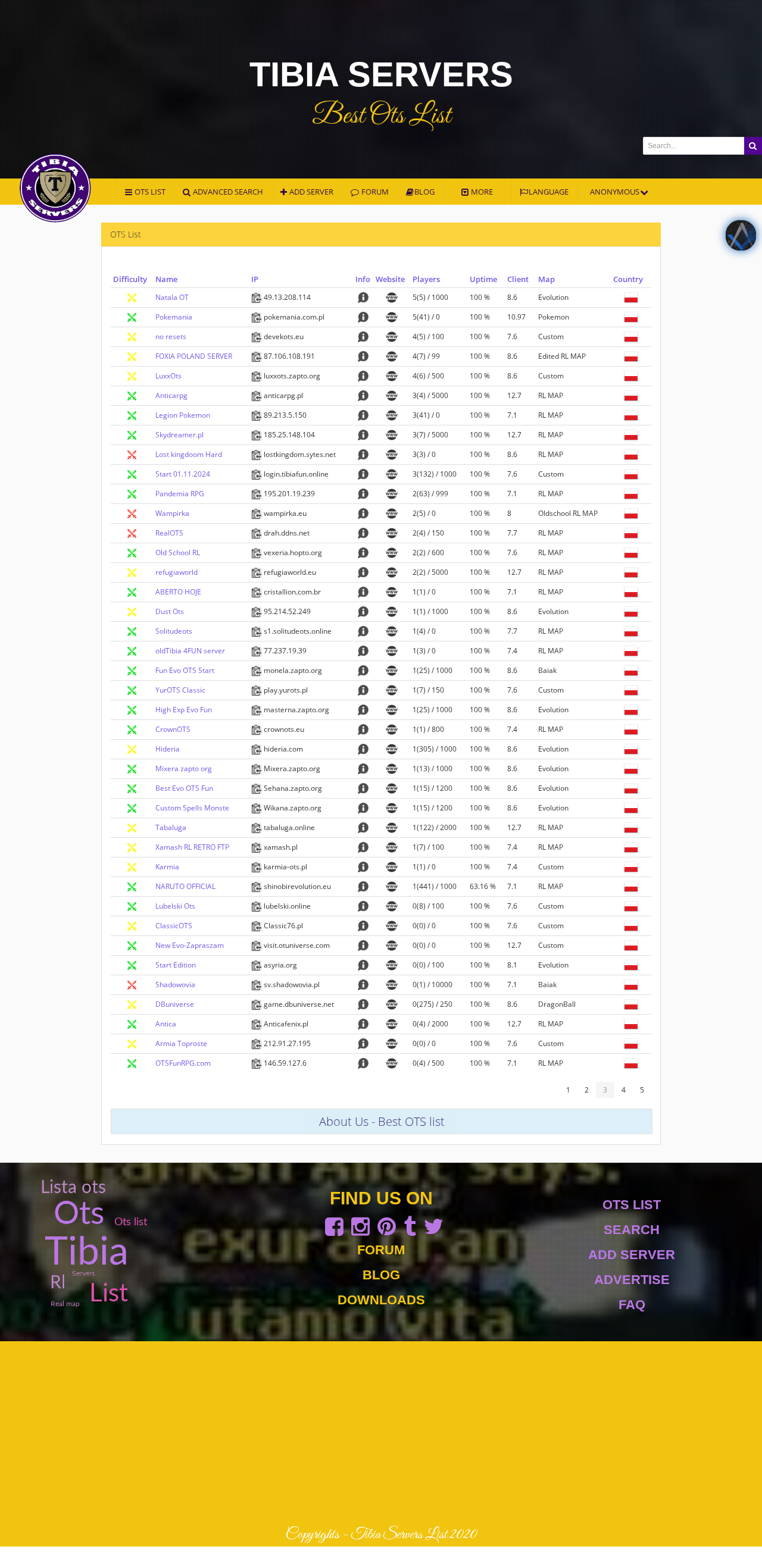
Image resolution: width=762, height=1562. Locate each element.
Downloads (381, 1299)
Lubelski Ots (175, 906)
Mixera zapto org (183, 768)
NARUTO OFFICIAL (185, 886)
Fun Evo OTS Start (184, 670)
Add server (310, 191)
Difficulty (130, 279)
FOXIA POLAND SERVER (193, 356)
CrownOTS (172, 729)
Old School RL (177, 552)
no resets (170, 336)
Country (628, 279)
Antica (165, 1024)
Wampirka (172, 513)
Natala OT (172, 297)
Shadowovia (175, 984)
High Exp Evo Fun (183, 710)
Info (362, 279)
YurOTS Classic (180, 690)
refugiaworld (176, 572)
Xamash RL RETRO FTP (192, 847)
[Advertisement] (381, 1433)
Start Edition (175, 965)
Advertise (632, 1279)
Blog (424, 191)
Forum (381, 1249)
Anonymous (615, 191)
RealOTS (169, 533)
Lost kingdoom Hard (188, 454)
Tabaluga (170, 827)
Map (546, 279)
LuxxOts (168, 376)
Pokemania (173, 317)
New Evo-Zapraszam (189, 945)
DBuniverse (174, 1004)
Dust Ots (169, 611)
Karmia (167, 867)
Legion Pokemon (182, 415)
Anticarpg (171, 395)
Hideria (167, 749)
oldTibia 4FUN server (190, 651)
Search (632, 1229)
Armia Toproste (181, 1043)
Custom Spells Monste (192, 808)
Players (426, 279)
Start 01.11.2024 (182, 474)
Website (390, 279)
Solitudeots (173, 631)
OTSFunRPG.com (183, 1063)
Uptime (483, 279)
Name (166, 279)
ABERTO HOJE (178, 592)
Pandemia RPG (179, 494)
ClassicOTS (173, 926)
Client (518, 279)
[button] (753, 146)
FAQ (632, 1304)
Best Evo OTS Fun (184, 788)
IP (254, 279)
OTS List (631, 1204)
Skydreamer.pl (179, 435)
